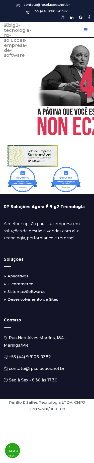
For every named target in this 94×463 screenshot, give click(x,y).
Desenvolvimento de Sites (33, 299)
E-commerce (20, 283)
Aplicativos (18, 276)
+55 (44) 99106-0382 (50, 11)
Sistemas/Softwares (26, 291)
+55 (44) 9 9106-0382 (29, 356)
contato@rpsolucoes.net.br (47, 5)
